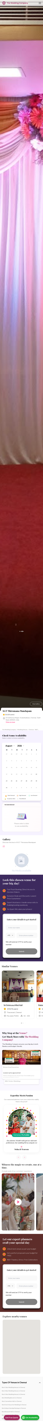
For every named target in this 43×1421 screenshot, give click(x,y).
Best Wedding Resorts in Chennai (12, 1398)
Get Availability (31, 1417)
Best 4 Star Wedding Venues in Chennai (13, 1391)
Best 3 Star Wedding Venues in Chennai (13, 1394)
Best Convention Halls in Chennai (12, 1401)
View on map (10, 722)
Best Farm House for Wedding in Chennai (14, 1405)
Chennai (31, 729)
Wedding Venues (22, 729)
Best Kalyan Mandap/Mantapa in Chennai (14, 1408)
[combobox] (10, 746)
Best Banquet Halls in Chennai (11, 1411)
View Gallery (36, 704)
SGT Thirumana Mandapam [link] (38, 729)
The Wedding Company (9, 729)
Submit (21, 951)
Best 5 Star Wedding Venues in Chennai (13, 1387)
